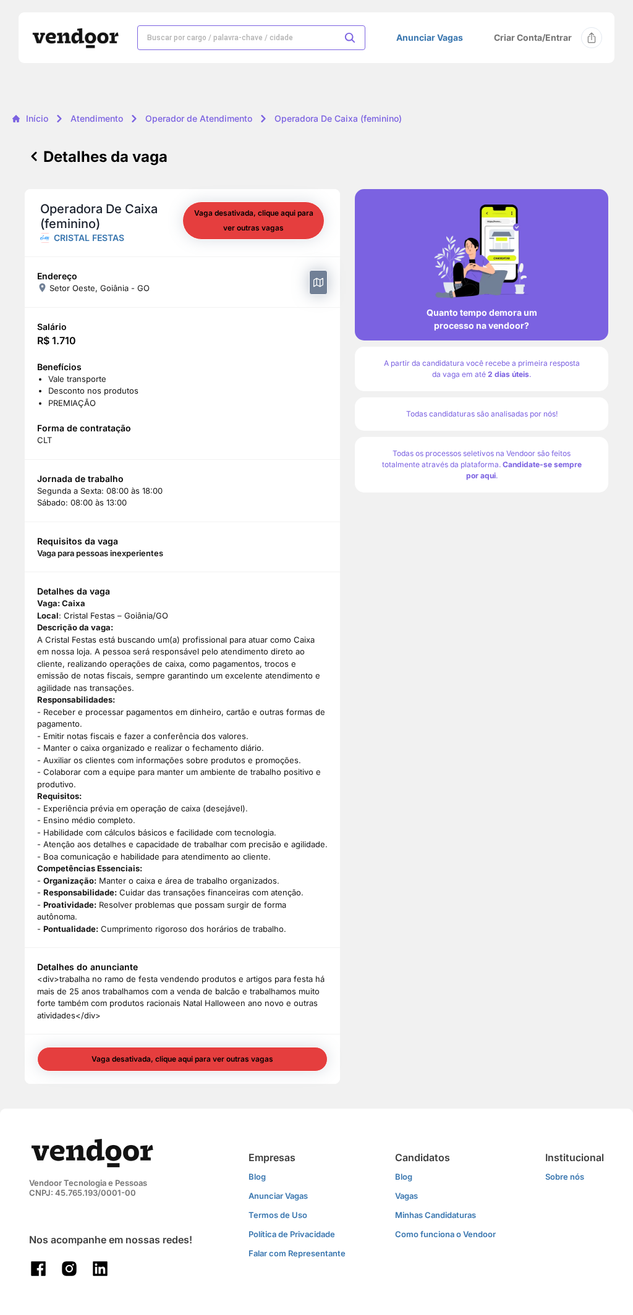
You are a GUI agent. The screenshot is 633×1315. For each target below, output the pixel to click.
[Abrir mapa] (318, 282)
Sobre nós (564, 1177)
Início (37, 118)
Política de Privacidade (292, 1234)
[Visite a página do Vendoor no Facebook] (38, 1268)
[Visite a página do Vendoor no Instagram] (69, 1268)
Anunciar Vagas (429, 38)
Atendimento (96, 118)
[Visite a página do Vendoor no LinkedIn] (100, 1268)
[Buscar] (350, 38)
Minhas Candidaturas (435, 1215)
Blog (257, 1177)
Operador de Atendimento (198, 118)
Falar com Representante (297, 1253)
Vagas (406, 1196)
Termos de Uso (278, 1215)
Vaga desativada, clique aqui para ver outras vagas (253, 220)
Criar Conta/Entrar (533, 37)
